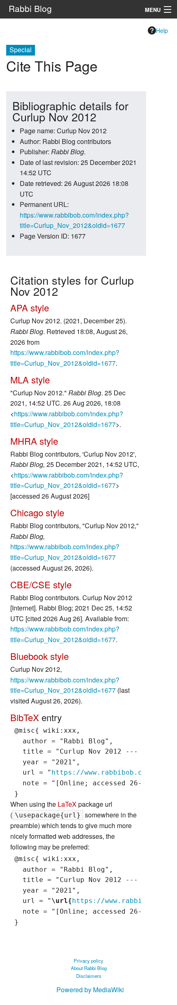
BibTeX (24, 717)
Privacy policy (88, 960)
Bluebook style (39, 656)
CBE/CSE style (41, 584)
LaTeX (67, 804)
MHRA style (34, 440)
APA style (29, 307)
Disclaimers (88, 976)
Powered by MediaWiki (90, 989)
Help (162, 30)
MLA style (30, 379)
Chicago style (37, 512)
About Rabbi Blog (89, 968)
